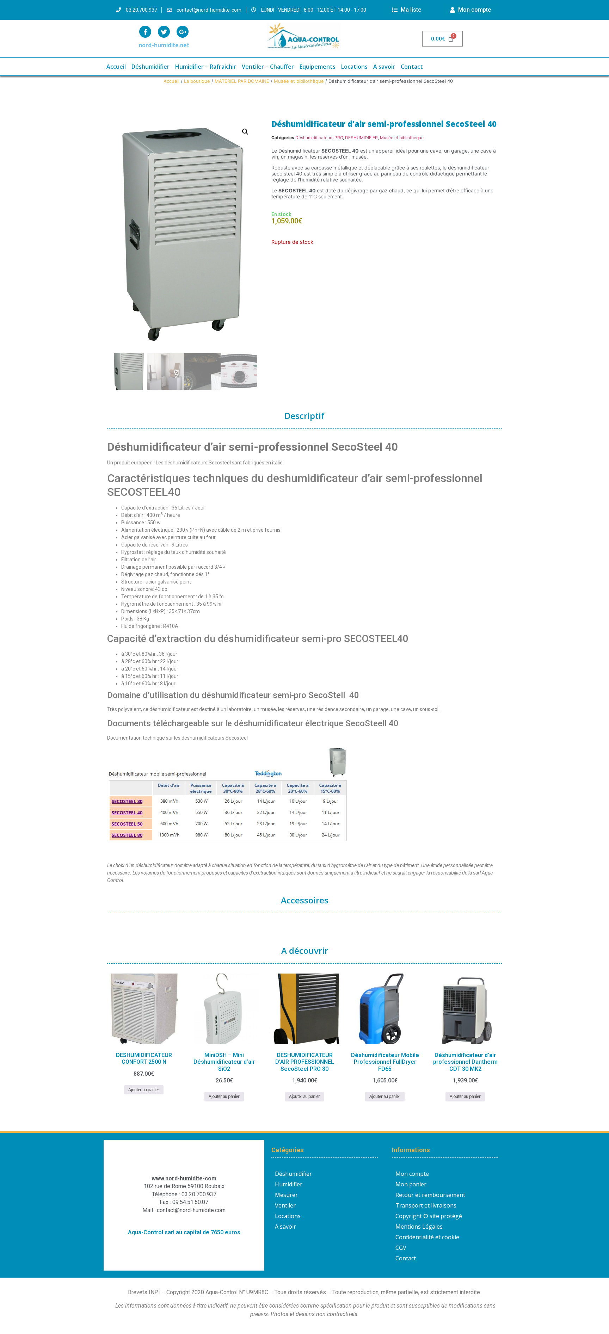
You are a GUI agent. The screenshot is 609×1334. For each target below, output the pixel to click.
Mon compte (412, 1174)
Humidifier (288, 1184)
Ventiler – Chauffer (268, 66)
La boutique (197, 81)
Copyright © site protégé (428, 1216)
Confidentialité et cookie (427, 1237)
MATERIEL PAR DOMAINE (242, 81)
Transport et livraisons (425, 1205)
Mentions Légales (419, 1226)
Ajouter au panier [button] (143, 1090)
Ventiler (285, 1205)
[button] (245, 131)
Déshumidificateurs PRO (319, 137)
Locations (354, 66)
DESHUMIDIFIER (361, 137)
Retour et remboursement (430, 1195)
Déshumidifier (150, 66)
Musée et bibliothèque (299, 81)
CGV (400, 1248)
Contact (412, 66)
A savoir (384, 66)
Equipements (318, 66)
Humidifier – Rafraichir (205, 66)
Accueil (116, 66)
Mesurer (286, 1195)
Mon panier (410, 1184)
